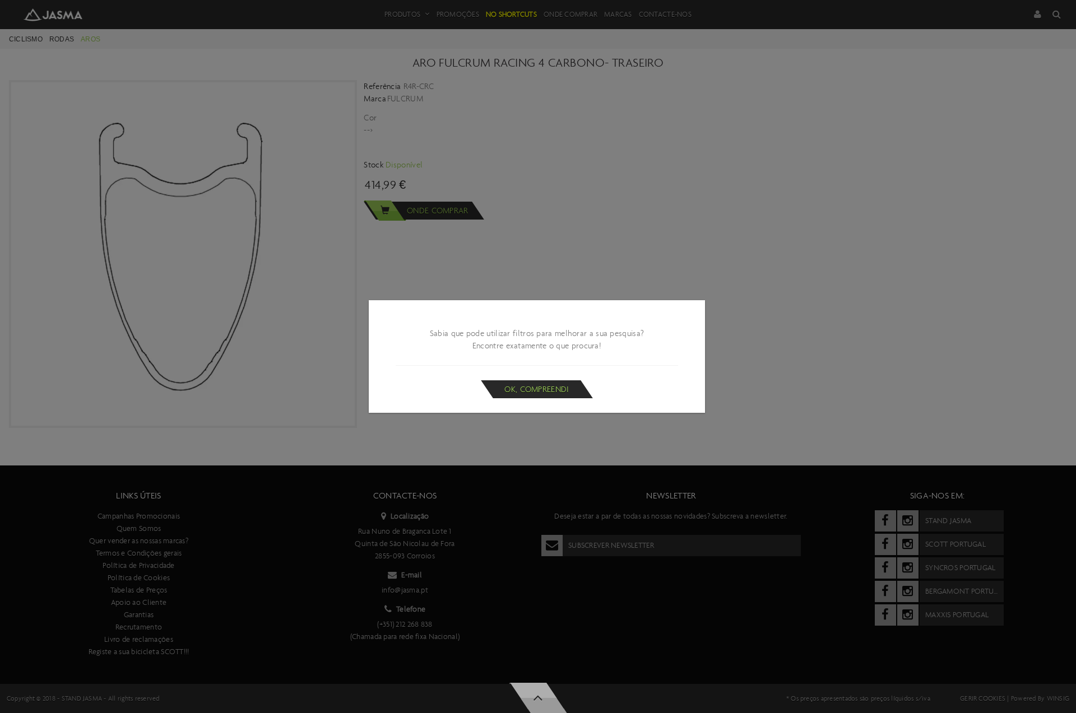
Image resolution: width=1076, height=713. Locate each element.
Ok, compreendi (536, 389)
